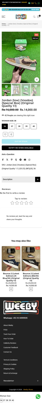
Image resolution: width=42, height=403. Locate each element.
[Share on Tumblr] (16, 160)
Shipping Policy (9, 369)
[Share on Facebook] (3, 160)
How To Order (8, 339)
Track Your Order (10, 334)
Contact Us (8, 352)
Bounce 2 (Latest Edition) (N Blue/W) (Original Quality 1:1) (11, 277)
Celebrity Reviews (10, 343)
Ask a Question (8, 154)
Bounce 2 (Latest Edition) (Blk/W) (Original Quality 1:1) (31, 277)
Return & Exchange (10, 373)
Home (4, 24)
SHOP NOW (31, 9)
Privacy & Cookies (10, 364)
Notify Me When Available (21, 148)
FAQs (5, 330)
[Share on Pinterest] (12, 160)
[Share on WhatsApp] (29, 160)
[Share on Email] (25, 160)
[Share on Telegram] (20, 160)
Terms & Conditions (11, 360)
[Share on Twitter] (7, 160)
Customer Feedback (11, 347)
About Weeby (8, 325)
